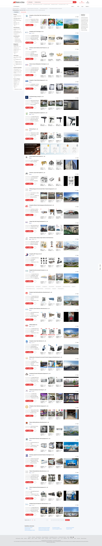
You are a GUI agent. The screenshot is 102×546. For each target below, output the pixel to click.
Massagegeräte (58, 286)
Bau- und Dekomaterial (17, 21)
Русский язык (55, 538)
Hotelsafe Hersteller (27, 528)
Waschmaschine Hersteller (28, 527)
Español (39, 538)
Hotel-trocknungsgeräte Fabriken (57, 528)
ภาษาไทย (71, 538)
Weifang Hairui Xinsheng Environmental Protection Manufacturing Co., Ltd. (45, 357)
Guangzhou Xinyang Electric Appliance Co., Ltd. (38, 112)
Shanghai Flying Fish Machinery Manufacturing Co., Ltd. (40, 503)
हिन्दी (68, 538)
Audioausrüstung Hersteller (70, 527)
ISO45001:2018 (17, 49)
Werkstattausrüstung (66, 286)
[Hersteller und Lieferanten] (18, 2)
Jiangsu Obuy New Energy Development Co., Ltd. (38, 221)
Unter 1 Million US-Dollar (17, 57)
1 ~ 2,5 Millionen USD (18, 62)
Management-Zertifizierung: (29, 103)
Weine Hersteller (83, 28)
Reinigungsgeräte (61, 288)
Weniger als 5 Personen (17, 72)
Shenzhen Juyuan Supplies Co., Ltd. (37, 172)
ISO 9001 (16, 50)
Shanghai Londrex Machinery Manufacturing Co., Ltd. (39, 308)
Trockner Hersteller (84, 23)
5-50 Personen (17, 69)
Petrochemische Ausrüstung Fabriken (44, 530)
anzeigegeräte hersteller (54, 4)
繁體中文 (29, 538)
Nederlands (65, 538)
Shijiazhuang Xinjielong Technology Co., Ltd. (37, 389)
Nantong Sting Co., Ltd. (33, 129)
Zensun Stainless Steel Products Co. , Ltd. (37, 156)
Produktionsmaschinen (17, 16)
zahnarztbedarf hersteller (62, 4)
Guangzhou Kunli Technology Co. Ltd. (36, 31)
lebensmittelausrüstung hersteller (37, 4)
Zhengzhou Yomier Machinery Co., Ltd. (38, 406)
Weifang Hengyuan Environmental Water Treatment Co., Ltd (42, 188)
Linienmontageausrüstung (30, 288)
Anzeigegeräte (44, 286)
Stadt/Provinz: (27, 21)
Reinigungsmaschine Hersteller (86, 25)
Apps (82, 6)
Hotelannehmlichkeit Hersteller (86, 17)
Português (46, 538)
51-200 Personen (18, 70)
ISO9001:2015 (17, 46)
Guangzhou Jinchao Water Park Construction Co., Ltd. (39, 15)
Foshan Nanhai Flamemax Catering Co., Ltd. (39, 438)
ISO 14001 (16, 47)
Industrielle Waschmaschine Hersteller (87, 24)
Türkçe (75, 538)
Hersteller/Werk (17, 31)
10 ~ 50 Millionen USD (17, 60)
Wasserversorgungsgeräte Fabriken (30, 530)
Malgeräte (73, 286)
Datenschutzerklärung (45, 537)
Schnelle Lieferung (18, 40)
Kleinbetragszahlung (18, 41)
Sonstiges (16, 33)
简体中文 (25, 538)
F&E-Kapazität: (27, 38)
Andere (16, 52)
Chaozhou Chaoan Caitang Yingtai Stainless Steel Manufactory (41, 237)
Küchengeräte (38, 286)
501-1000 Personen (18, 75)
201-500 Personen (18, 74)
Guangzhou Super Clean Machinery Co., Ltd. (37, 341)
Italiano (50, 538)
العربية (61, 538)
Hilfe (78, 6)
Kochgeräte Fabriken (69, 528)
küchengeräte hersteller (46, 4)
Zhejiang (16, 83)
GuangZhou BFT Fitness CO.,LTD (35, 253)
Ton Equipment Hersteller (56, 527)
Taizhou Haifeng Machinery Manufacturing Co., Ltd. (39, 422)
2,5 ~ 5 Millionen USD (18, 64)
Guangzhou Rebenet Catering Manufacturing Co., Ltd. (41, 205)
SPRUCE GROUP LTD (33, 324)
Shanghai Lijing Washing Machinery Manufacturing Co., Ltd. (40, 292)
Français (36, 538)
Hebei (15, 86)
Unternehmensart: (28, 35)
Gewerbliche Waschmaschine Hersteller (44, 527)
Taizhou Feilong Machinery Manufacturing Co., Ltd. (39, 471)
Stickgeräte (54, 288)
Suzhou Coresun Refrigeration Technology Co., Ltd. (39, 64)
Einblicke (68, 537)
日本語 (33, 538)
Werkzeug (16, 22)
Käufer (72, 6)
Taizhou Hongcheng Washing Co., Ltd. (38, 487)
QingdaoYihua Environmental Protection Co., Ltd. (38, 270)
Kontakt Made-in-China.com (53, 537)
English (22, 538)
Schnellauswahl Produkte (62, 537)
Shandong (16, 81)
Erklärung (33, 537)
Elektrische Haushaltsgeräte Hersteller (44, 528)
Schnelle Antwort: (28, 20)
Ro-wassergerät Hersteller (85, 19)
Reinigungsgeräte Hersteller (85, 21)
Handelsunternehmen (17, 29)
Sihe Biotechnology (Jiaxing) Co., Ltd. (36, 96)
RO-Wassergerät (47, 288)
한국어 (59, 538)
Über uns (29, 537)
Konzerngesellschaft (18, 32)
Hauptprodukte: (27, 19)
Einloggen (87, 2)
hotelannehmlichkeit (39, 288)
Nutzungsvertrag (38, 537)
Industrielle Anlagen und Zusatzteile (17, 19)
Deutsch (43, 538)
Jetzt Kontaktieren (30, 25)
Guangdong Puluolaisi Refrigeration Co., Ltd (39, 373)
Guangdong (17, 80)
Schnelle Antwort (17, 39)
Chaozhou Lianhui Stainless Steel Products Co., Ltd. (39, 47)
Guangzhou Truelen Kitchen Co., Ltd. (38, 80)
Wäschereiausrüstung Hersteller (86, 27)
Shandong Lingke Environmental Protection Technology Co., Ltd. (41, 454)
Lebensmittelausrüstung (30, 286)
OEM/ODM (16, 37)
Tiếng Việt (78, 538)
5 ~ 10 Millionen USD (18, 61)
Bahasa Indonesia (83, 538)
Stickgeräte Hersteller (84, 20)
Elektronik (16, 24)
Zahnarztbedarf (51, 286)
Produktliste (16, 12)
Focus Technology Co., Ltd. (50, 540)
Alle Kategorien (16, 6)
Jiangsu (16, 84)
